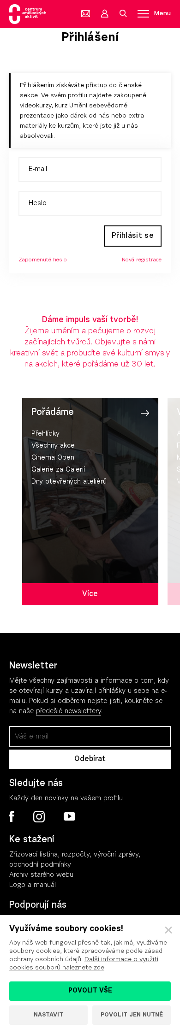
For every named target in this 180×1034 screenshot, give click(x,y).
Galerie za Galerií (58, 470)
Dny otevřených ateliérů (69, 482)
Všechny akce (53, 446)
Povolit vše (90, 991)
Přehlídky (45, 434)
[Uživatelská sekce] (104, 14)
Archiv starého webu (41, 875)
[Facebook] (11, 816)
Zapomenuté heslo (42, 260)
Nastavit (48, 1015)
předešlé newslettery (68, 711)
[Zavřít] (168, 930)
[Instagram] (39, 817)
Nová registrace (142, 260)
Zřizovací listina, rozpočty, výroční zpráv (72, 854)
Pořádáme (52, 412)
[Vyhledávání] (123, 14)
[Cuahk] (27, 14)
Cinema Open (52, 458)
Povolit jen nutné (132, 1015)
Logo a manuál (32, 885)
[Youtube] (69, 817)
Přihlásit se (133, 236)
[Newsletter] (86, 14)
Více (90, 594)
